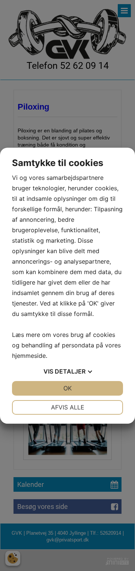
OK (67, 388)
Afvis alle (67, 407)
